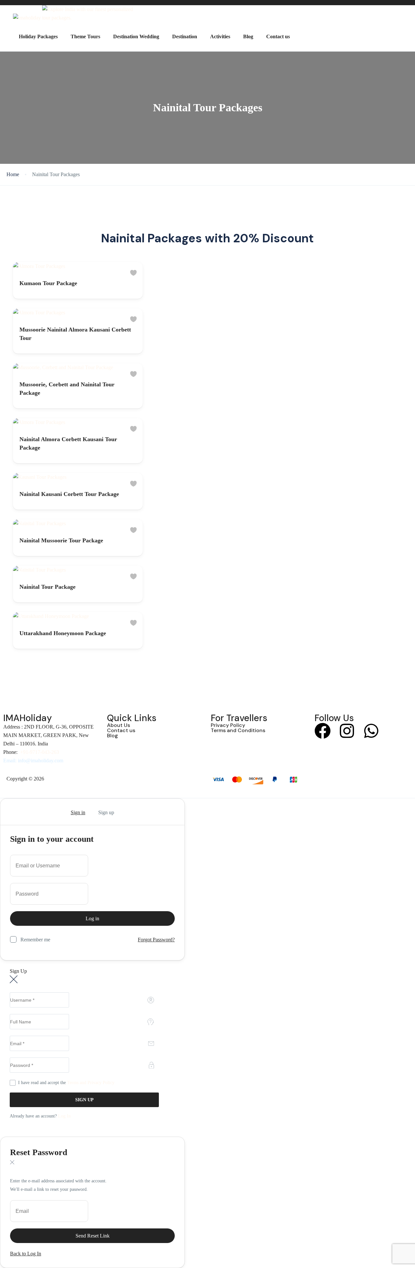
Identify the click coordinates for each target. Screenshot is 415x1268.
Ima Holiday (58, 778)
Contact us (278, 36)
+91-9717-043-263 (39, 752)
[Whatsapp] (371, 731)
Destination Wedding (136, 36)
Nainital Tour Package (47, 587)
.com (58, 760)
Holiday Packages (38, 36)
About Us (118, 725)
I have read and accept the (66, 1082)
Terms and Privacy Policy (90, 1082)
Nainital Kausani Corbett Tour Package (69, 494)
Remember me (35, 939)
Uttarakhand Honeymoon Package (62, 633)
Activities (220, 36)
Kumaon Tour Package (48, 283)
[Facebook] (322, 731)
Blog (248, 36)
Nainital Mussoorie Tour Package (61, 540)
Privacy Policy (228, 725)
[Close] (12, 812)
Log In (64, 1116)
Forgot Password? (156, 939)
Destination (184, 36)
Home (12, 174)
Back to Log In (25, 1253)
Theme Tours (85, 36)
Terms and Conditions (238, 730)
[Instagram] (347, 731)
